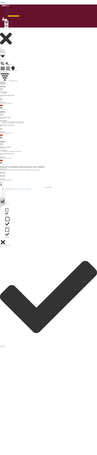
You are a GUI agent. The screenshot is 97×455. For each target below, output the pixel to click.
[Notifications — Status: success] (3, 18)
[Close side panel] (0, 207)
